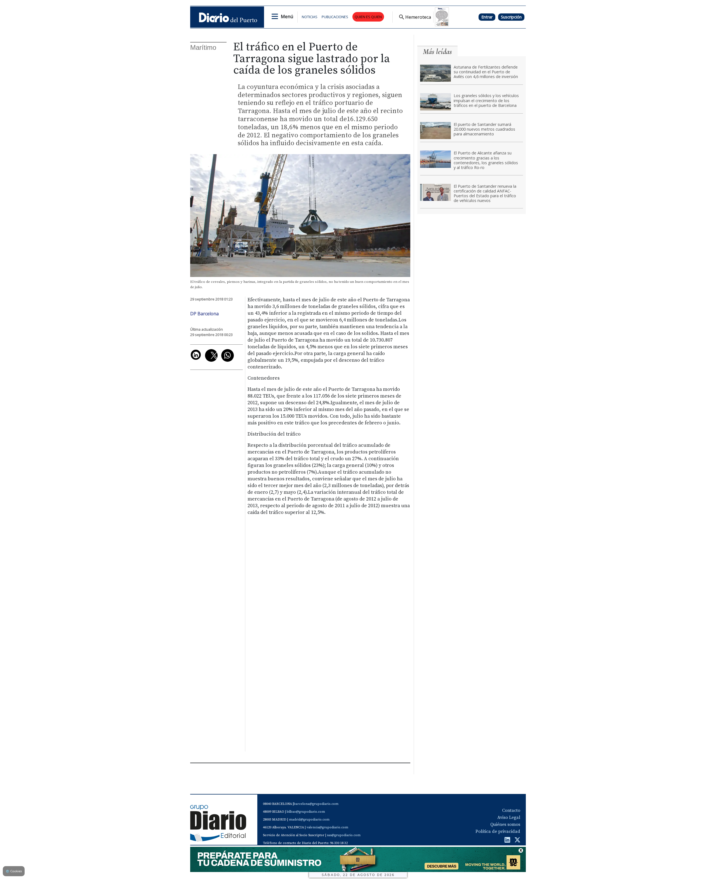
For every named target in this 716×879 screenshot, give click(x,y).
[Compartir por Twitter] (211, 355)
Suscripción (511, 17)
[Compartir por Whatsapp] (227, 355)
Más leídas (437, 51)
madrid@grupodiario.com (309, 819)
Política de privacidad (497, 831)
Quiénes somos (505, 824)
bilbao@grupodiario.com (306, 812)
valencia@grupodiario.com (327, 827)
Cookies (14, 871)
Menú (287, 16)
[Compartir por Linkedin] (195, 354)
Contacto (511, 810)
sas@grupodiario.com (344, 835)
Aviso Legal (508, 817)
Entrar (487, 17)
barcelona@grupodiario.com (316, 804)
